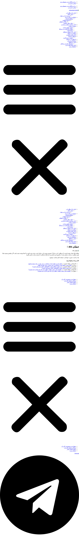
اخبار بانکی (70, 14)
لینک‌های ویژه (72, 46)
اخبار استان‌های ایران (70, 45)
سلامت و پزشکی (71, 33)
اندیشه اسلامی (66, 20)
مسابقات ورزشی (71, 40)
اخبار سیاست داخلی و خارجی (68, 24)
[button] (39, 128)
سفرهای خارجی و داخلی (66, 43)
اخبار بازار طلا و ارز (71, 13)
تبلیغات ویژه (73, 283)
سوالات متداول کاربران (70, 281)
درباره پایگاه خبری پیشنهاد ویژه (68, 2)
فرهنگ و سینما (72, 36)
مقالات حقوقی (63, 21)
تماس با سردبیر (72, 3)
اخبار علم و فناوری (71, 35)
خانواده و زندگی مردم (70, 17)
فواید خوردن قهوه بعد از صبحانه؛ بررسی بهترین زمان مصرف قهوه (45, 263)
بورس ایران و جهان (65, 16)
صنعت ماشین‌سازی (68, 27)
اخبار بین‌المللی (72, 42)
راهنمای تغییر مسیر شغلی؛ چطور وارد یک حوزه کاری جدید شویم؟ (45, 269)
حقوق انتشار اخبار (71, 282)
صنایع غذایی (70, 30)
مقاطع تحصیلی (69, 18)
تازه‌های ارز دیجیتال (71, 39)
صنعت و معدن (72, 26)
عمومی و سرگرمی (68, 38)
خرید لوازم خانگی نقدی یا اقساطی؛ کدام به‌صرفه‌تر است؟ (47, 266)
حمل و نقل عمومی (68, 23)
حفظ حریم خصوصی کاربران (68, 279)
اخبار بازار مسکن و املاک (69, 32)
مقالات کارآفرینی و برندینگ (66, 29)
